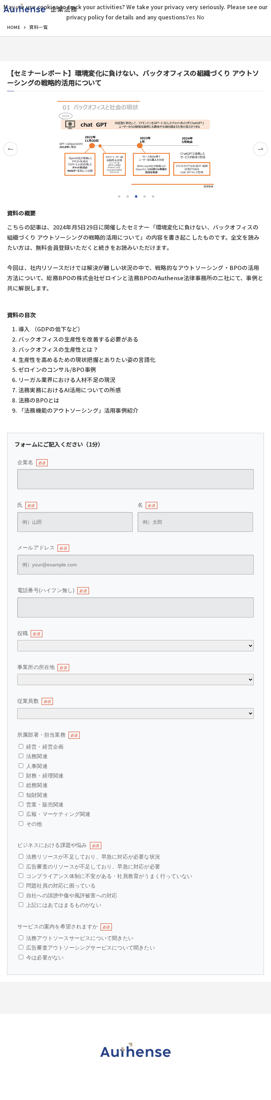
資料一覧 (38, 27)
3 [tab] (135, 195)
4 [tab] (144, 195)
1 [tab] (118, 195)
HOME (13, 27)
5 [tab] (152, 195)
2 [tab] (127, 195)
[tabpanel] (135, 144)
